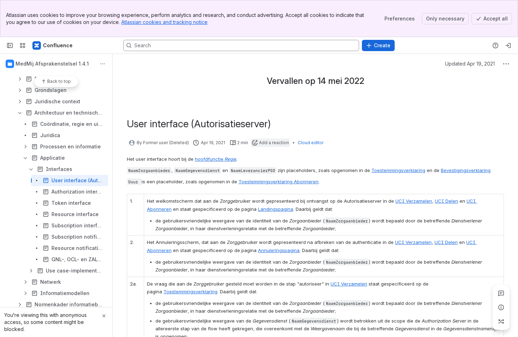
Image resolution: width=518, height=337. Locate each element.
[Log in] (508, 45)
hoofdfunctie (215, 159)
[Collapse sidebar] (10, 45)
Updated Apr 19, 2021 (470, 64)
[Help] (495, 45)
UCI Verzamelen (413, 201)
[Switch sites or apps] (22, 45)
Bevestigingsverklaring (466, 170)
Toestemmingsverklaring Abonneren (279, 181)
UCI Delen (446, 201)
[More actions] (102, 64)
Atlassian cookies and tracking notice (164, 22)
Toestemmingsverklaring (398, 170)
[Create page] (501, 321)
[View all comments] (501, 293)
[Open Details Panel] (501, 307)
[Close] (104, 316)
